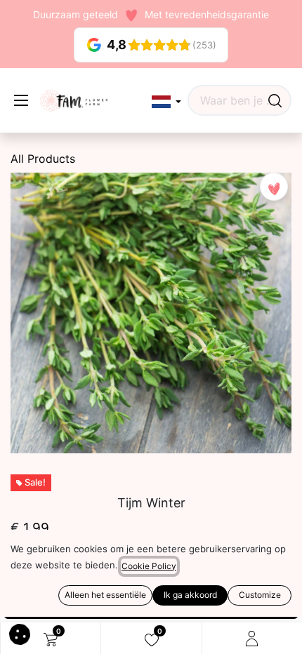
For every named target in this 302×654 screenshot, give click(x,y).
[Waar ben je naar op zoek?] (274, 100)
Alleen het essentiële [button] (105, 594)
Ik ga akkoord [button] (190, 594)
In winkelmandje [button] (85, 577)
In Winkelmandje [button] (156, 603)
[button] (166, 102)
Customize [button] (260, 594)
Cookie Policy (149, 566)
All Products (43, 159)
